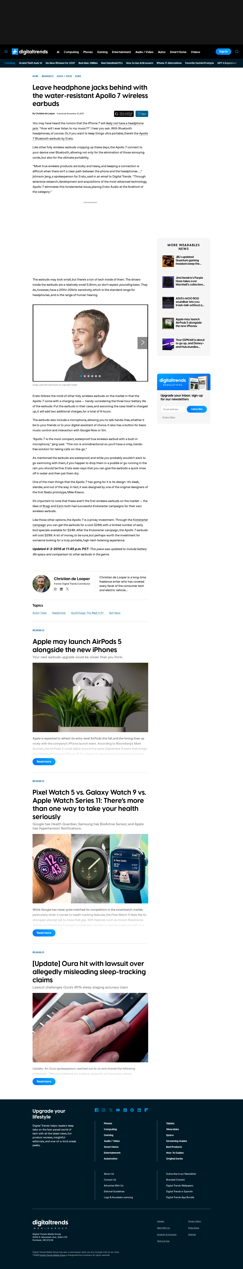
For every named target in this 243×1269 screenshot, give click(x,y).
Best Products (174, 1147)
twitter (67, 589)
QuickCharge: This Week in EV (87, 612)
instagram (55, 589)
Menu (6, 52)
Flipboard (146, 1110)
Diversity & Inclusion (167, 1234)
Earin (60, 506)
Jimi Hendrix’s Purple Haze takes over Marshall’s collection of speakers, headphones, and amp (190, 285)
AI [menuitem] (58, 52)
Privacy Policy (168, 417)
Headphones (59, 612)
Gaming (108, 1135)
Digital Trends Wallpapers (179, 1185)
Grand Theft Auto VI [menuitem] (30, 63)
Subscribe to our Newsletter (181, 1173)
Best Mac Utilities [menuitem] (88, 63)
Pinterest (132, 1110)
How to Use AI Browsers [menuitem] (139, 63)
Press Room (193, 1227)
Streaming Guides (176, 1141)
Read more (44, 762)
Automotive (110, 1159)
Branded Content (175, 1179)
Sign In (223, 52)
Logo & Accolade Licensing (118, 1197)
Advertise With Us (113, 1185)
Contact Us (110, 1179)
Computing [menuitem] (71, 52)
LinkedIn (139, 1110)
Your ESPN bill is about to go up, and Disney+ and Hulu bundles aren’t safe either (190, 345)
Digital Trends (23, 56)
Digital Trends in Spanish (179, 1191)
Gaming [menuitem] (102, 52)
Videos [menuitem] (195, 52)
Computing (110, 1129)
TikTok (125, 1110)
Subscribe (197, 409)
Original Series (174, 1159)
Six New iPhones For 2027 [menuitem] (60, 63)
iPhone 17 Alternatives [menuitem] (169, 63)
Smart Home (111, 1147)
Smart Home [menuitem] (178, 52)
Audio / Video (40, 612)
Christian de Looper (45, 113)
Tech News (114, 612)
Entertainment (112, 1153)
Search (237, 52)
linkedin (61, 589)
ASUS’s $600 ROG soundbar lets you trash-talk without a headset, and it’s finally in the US (189, 305)
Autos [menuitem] (161, 52)
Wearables (172, 1129)
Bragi (46, 506)
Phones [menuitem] (88, 52)
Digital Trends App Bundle (180, 1197)
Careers (160, 1221)
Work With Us (163, 1227)
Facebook (96, 1110)
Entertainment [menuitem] (121, 52)
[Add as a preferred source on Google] (124, 114)
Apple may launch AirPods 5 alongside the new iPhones (189, 322)
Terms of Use (163, 1241)
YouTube (118, 1110)
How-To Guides (175, 1153)
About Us (109, 1173)
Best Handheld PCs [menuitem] (112, 63)
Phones (108, 1123)
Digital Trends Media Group (52, 1255)
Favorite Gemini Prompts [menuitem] (199, 63)
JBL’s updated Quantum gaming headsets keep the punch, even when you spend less (188, 264)
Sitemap (192, 1234)
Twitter (111, 1110)
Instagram (103, 1110)
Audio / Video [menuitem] (144, 52)
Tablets (170, 1123)
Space (170, 1135)
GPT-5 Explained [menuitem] (226, 63)
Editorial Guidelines (114, 1191)
